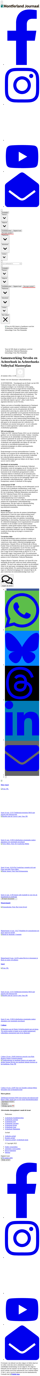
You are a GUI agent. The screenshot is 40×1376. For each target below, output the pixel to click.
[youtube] (22, 171)
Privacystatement (10, 1150)
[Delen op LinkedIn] (22, 740)
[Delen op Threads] (22, 700)
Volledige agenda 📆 (8, 1106)
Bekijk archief (6, 1160)
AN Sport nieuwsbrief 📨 (9, 899)
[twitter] (22, 140)
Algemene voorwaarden (13, 1149)
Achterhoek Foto (10, 1121)
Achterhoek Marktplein (12, 1129)
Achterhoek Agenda (11, 1120)
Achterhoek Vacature (12, 1123)
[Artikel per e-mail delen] (22, 775)
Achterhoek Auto (10, 1127)
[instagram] (22, 104)
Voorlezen (20, 376)
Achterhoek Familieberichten (14, 1118)
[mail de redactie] (22, 206)
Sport (26, 376)
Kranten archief (10, 1138)
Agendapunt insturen (8, 1101)
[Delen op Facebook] (6, 590)
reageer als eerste (7, 586)
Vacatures (5, 1104)
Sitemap (7, 1152)
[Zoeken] (21, 264)
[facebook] (22, 64)
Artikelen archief (10, 1136)
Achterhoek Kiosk (11, 1125)
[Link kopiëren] (6, 777)
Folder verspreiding (11, 1147)
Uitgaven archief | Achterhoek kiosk (16, 1140)
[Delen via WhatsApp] (22, 630)
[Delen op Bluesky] (22, 665)
